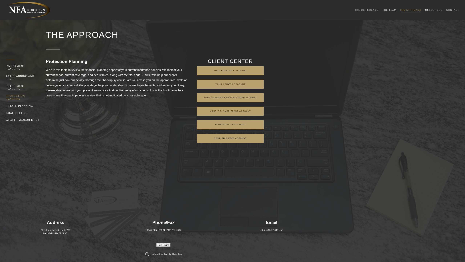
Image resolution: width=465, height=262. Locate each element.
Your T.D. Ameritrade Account (230, 111)
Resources (433, 10)
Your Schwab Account (230, 84)
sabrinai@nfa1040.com (271, 230)
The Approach (410, 10)
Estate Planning (19, 106)
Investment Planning (15, 67)
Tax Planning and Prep (20, 77)
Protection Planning (15, 97)
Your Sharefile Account (230, 71)
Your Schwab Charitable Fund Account (230, 98)
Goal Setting (17, 113)
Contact (452, 10)
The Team (389, 10)
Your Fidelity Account (230, 125)
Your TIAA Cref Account (230, 138)
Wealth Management (22, 120)
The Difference (367, 10)
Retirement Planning (15, 87)
